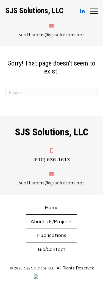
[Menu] (94, 11)
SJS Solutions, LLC (34, 10)
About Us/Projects (51, 221)
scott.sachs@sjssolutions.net (51, 34)
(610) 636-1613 (51, 159)
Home (52, 207)
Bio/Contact (51, 249)
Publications (51, 235)
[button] (82, 11)
